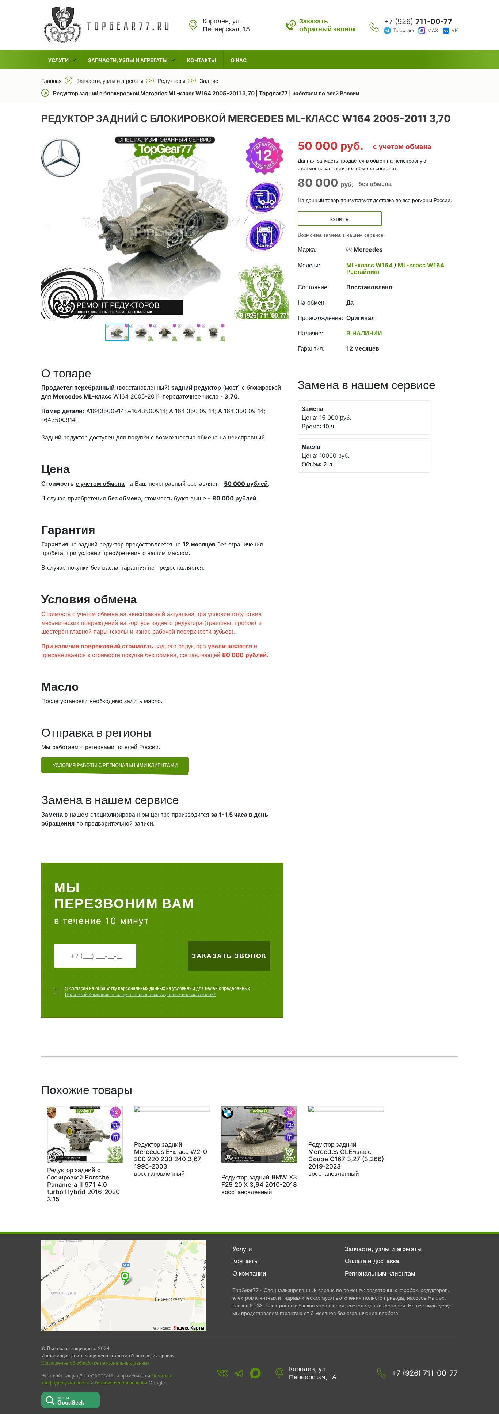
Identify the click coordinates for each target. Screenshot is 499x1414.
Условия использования (120, 1383)
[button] (282, 226)
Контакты (201, 60)
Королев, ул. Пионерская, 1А (312, 1373)
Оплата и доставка (372, 1261)
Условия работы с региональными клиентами (115, 765)
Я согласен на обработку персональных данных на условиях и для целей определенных (157, 991)
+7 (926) (418, 21)
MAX (432, 30)
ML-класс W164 (370, 265)
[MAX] (255, 1373)
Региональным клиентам (380, 1273)
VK (455, 30)
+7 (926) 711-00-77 (425, 1373)
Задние (209, 80)
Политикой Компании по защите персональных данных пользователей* (140, 994)
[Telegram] (238, 1373)
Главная (51, 80)
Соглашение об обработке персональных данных (95, 1363)
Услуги (58, 60)
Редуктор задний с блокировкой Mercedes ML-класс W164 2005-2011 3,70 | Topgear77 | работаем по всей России (206, 93)
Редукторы (171, 80)
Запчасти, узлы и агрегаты (128, 60)
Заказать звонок (229, 956)
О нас (239, 60)
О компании (249, 1273)
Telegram (403, 30)
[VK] (222, 1373)
